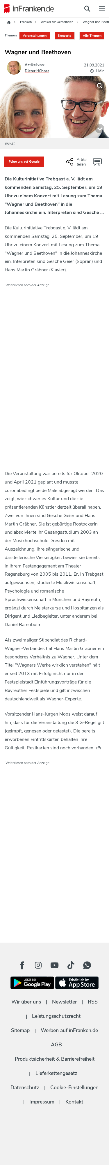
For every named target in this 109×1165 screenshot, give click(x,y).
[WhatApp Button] (87, 965)
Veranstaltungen (35, 36)
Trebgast (53, 228)
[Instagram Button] (38, 965)
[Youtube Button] (55, 965)
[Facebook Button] (22, 965)
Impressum (41, 1101)
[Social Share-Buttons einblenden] (77, 164)
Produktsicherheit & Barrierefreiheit (54, 1058)
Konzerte (64, 36)
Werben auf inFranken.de (69, 1030)
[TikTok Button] (71, 965)
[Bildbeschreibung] (99, 128)
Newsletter (64, 1001)
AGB (56, 1044)
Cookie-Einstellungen (74, 1087)
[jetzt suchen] (87, 8)
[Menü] (101, 8)
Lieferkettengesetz (56, 1073)
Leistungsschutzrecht (56, 1016)
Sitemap (20, 1030)
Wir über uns (26, 1001)
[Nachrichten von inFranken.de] (27, 8)
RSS (93, 1001)
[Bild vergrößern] (99, 85)
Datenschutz (24, 1087)
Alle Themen (92, 36)
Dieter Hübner (37, 71)
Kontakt (74, 1101)
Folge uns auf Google (24, 161)
